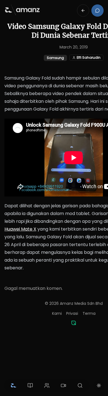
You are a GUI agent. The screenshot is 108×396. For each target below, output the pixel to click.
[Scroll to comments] (97, 10)
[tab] (13, 385)
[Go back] (83, 10)
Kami (57, 313)
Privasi (72, 313)
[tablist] (46, 385)
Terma (89, 313)
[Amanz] (73, 323)
